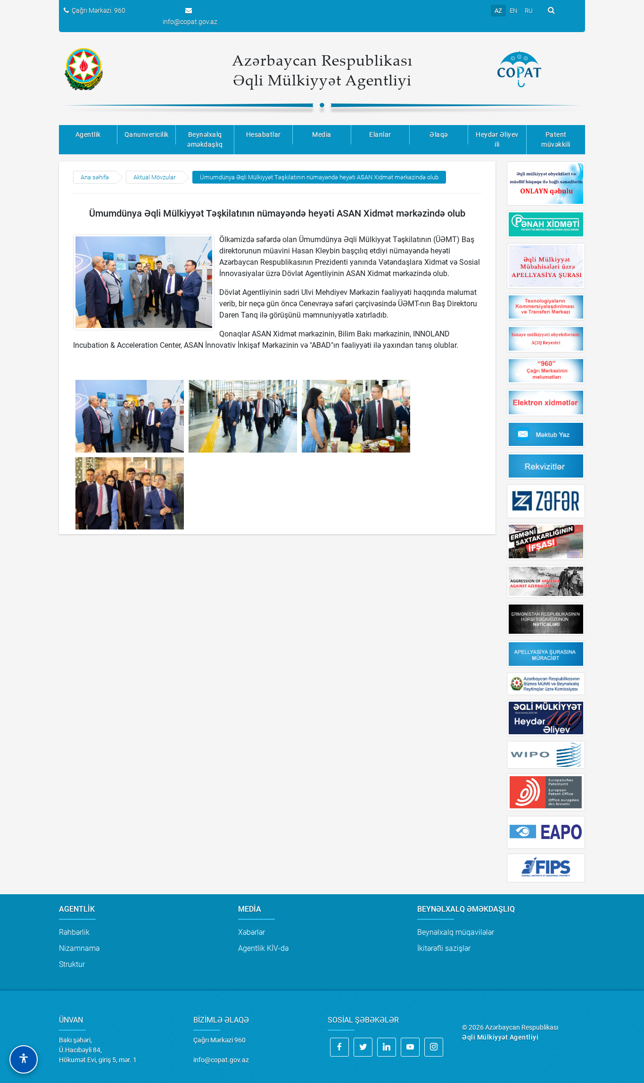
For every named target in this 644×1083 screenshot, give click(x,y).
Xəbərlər (251, 932)
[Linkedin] (386, 1047)
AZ (498, 10)
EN (513, 10)
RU (529, 10)
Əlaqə (438, 134)
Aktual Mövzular (154, 177)
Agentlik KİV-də (263, 948)
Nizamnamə (79, 948)
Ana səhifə (95, 177)
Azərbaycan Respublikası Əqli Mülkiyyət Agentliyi (322, 70)
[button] (23, 1059)
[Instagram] (433, 1047)
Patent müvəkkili (555, 139)
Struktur (72, 964)
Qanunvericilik (146, 134)
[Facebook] (339, 1047)
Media (321, 134)
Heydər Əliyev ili (497, 139)
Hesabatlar (263, 134)
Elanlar (380, 134)
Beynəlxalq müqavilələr (455, 932)
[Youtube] (410, 1047)
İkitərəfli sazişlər (444, 948)
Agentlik (88, 134)
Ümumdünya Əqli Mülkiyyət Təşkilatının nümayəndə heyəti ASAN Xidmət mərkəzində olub (319, 177)
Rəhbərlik (74, 932)
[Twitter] (363, 1047)
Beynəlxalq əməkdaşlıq (205, 139)
